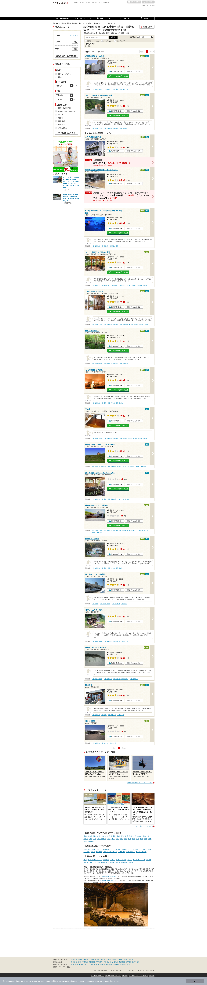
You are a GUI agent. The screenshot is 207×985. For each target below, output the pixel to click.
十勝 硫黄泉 (104, 246)
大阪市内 (109, 964)
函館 (130, 836)
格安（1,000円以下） (95, 849)
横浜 (72, 964)
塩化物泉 (99, 852)
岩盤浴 (60, 118)
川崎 (76, 964)
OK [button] (195, 981)
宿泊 (85, 849)
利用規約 (125, 976)
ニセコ (103, 836)
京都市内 (116, 964)
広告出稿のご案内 (116, 970)
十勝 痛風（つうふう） (126, 89)
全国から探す (73, 35)
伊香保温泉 (107, 962)
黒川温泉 (122, 962)
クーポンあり (107, 41)
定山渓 (90, 836)
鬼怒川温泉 (136, 962)
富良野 (86, 839)
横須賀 (81, 964)
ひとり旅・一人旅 (145, 849)
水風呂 (130, 862)
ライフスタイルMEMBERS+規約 (138, 976)
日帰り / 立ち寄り (64, 74)
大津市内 (123, 964)
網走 (113, 839)
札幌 (85, 836)
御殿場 (102, 964)
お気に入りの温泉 (134, 2)
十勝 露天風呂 (134, 679)
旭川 (148, 836)
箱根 (79, 962)
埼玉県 (80, 959)
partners (44, 981)
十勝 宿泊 (115, 89)
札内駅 (128, 285)
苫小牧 (113, 836)
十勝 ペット (119, 246)
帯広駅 (134, 285)
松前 (144, 836)
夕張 (90, 839)
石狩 (94, 836)
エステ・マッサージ (110, 852)
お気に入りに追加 (134, 71)
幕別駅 (145, 285)
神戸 (128, 964)
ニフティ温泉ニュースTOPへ (143, 826)
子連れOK (121, 852)
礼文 (137, 839)
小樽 (98, 836)
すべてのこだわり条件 (66, 133)
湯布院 (128, 962)
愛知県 (125, 959)
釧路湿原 (91, 841)
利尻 (133, 839)
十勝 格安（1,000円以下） (130, 530)
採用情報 (151, 976)
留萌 (129, 839)
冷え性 (135, 849)
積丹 (108, 836)
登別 (122, 836)
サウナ (112, 849)
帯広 (94, 839)
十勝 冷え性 (121, 285)
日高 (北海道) (101, 839)
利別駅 (147, 324)
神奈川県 (74, 959)
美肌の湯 (104, 862)
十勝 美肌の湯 (105, 285)
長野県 (119, 959)
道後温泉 (115, 962)
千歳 (118, 836)
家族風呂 (61, 124)
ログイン (145, 5)
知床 (109, 839)
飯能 (97, 964)
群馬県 (97, 959)
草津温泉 (74, 962)
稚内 (125, 839)
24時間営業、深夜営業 (67, 111)
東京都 (102, 959)
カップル (87, 852)
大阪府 (108, 959)
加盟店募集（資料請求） (101, 970)
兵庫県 (91, 959)
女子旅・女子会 (141, 852)
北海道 (114, 959)
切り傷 (93, 852)
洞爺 (126, 836)
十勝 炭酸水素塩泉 (97, 89)
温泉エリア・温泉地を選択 (66, 56)
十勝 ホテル (120, 499)
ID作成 (152, 5)
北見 (117, 839)
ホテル (130, 849)
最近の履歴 (148, 2)
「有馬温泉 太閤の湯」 (106, 880)
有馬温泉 (85, 962)
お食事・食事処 (121, 849)
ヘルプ (142, 970)
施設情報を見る (116, 71)
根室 (145, 839)
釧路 (141, 839)
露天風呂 (106, 849)
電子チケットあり (93, 41)
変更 (75, 42)
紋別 (121, 839)
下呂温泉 (99, 962)
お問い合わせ (150, 970)
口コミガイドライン (131, 970)
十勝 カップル (117, 530)
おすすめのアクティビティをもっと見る (140, 783)
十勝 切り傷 (123, 128)
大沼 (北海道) (137, 836)
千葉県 (86, 959)
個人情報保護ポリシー (97, 976)
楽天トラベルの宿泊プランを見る (118, 76)
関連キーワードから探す (61, 967)
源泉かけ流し (130, 852)
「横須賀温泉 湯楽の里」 (108, 876)
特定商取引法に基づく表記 (113, 976)
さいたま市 (91, 964)
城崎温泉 (92, 962)
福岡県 (131, 959)
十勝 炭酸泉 (95, 604)
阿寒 (149, 839)
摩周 (85, 841)
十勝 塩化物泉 (108, 89)
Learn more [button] (114, 981)
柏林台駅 (139, 285)
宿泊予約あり (120, 41)
